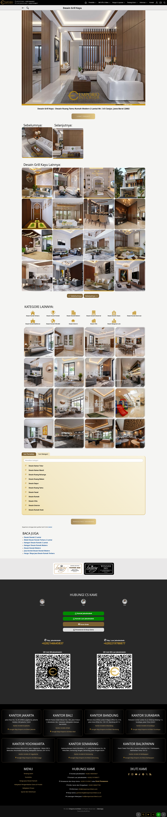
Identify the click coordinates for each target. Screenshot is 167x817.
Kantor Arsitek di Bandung (104, 726)
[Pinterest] (143, 775)
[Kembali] (23, 8)
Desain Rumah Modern (32, 548)
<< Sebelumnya (75, 296)
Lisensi (50, 527)
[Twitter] (147, 775)
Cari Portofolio (29, 454)
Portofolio (92, 2)
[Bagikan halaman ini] (153, 815)
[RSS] (150, 775)
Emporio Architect (75, 809)
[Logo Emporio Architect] (7, 2)
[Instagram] (132, 775)
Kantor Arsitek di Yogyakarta (28, 754)
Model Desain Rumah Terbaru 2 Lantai (38, 540)
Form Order (83, 624)
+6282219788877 (33, 3)
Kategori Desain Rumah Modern (36, 545)
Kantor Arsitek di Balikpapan (138, 754)
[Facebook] (129, 775)
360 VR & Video (103, 2)
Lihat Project (83, 116)
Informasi (143, 2)
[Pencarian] (164, 2)
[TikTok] (140, 775)
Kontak (151, 2)
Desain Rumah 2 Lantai (32, 537)
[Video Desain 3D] (148, 815)
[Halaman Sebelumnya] (138, 815)
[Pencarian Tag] (27, 8)
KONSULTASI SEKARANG (83, 521)
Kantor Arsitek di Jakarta (21, 726)
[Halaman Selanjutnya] (163, 815)
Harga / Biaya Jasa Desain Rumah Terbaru (39, 553)
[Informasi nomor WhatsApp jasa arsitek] (158, 815)
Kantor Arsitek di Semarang (83, 754)
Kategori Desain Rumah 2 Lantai (36, 543)
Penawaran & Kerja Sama (84, 630)
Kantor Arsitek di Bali (63, 728)
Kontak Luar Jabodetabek (84, 619)
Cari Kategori (43, 454)
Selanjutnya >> (91, 296)
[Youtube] (136, 775)
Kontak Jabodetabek (84, 613)
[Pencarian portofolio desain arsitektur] (143, 815)
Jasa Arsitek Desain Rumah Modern (37, 551)
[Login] (156, 2)
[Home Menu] (85, 2)
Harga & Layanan (118, 2)
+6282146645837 (30, 1)
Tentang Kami (131, 2)
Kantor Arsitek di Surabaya (145, 726)
